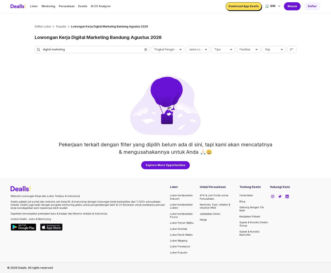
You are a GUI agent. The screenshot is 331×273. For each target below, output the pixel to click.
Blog (242, 201)
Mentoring (48, 6)
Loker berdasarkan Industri (181, 197)
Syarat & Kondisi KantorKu (249, 233)
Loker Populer (178, 252)
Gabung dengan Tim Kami (251, 209)
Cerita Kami (246, 195)
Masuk (292, 6)
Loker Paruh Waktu (181, 234)
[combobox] (166, 49)
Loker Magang (178, 240)
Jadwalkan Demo (210, 213)
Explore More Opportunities (165, 165)
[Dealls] (19, 6)
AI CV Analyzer (101, 6)
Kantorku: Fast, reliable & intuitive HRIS (215, 206)
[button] (145, 49)
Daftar (312, 6)
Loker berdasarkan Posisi (181, 215)
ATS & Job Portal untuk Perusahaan (214, 197)
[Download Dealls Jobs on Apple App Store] (51, 227)
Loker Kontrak (178, 228)
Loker (34, 6)
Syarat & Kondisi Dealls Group (253, 224)
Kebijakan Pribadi (249, 216)
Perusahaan (67, 6)
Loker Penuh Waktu (182, 222)
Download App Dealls (244, 6)
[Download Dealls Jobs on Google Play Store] (23, 227)
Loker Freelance (180, 246)
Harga (203, 219)
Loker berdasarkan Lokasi (181, 206)
